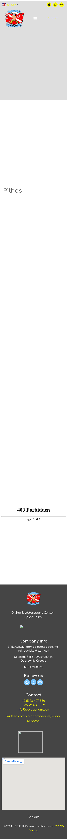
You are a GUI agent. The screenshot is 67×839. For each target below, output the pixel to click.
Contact (53, 18)
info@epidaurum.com (33, 709)
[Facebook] (49, 4)
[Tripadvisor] (61, 4)
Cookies (34, 817)
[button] (35, 18)
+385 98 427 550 (33, 700)
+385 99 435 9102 (33, 705)
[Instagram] (55, 4)
